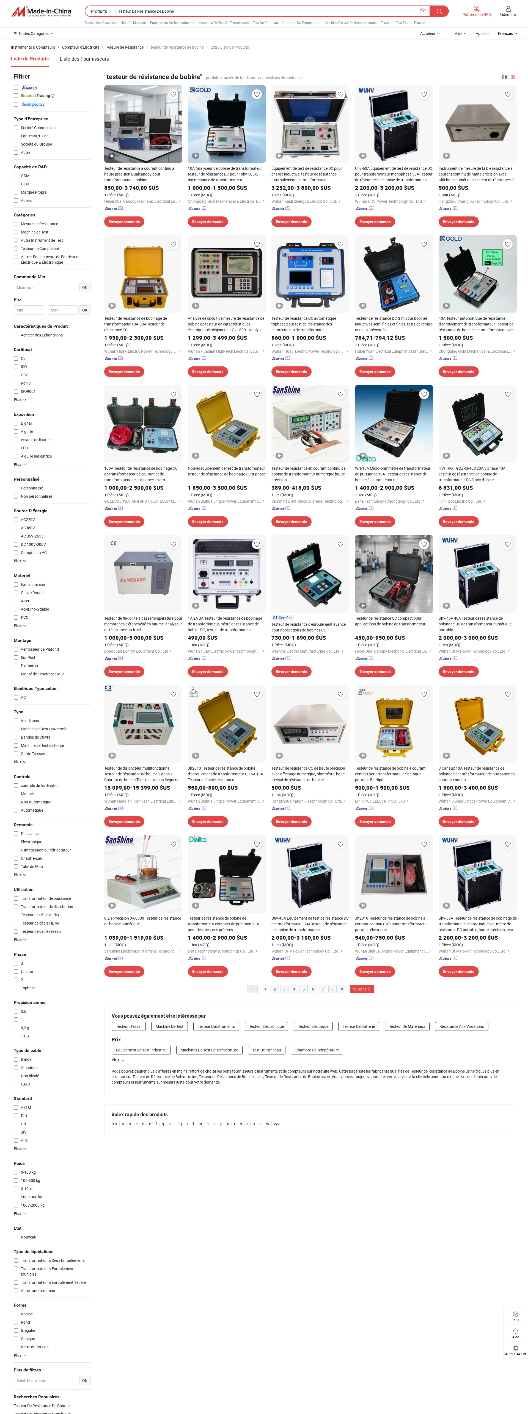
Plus (115, 1060)
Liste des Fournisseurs (84, 58)
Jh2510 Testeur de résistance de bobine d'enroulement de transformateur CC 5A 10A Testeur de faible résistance (225, 774)
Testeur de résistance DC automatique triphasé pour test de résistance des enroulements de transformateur (303, 324)
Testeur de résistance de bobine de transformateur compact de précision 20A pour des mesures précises (223, 923)
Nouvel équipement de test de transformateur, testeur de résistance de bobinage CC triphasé (227, 471)
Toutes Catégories (33, 33)
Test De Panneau (265, 22)
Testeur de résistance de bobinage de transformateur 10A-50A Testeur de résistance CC (135, 324)
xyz (277, 1123)
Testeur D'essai (128, 1026)
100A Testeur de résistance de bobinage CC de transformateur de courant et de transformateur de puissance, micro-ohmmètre (141, 474)
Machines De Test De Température (224, 22)
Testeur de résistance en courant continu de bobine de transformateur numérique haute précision (308, 474)
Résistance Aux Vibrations (461, 1026)
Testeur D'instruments (216, 1026)
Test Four (403, 22)
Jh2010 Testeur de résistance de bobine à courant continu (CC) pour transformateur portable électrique (391, 923)
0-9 (114, 1123)
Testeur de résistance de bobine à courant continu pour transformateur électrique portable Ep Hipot (390, 774)
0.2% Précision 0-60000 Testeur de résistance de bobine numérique (142, 920)
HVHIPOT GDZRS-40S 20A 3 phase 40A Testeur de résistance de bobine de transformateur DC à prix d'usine (472, 474)
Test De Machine (134, 22)
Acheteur (428, 33)
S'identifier (508, 14)
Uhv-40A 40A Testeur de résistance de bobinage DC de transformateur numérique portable (475, 624)
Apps (480, 33)
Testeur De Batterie (359, 1026)
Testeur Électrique (313, 1026)
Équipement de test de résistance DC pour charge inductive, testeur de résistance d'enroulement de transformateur (306, 174)
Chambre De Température (301, 22)
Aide (458, 33)
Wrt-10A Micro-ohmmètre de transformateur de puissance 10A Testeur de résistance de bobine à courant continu (392, 474)
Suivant (360, 989)
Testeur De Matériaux (407, 1026)
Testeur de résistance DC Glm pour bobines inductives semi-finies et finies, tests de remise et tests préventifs (394, 324)
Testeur (386, 22)
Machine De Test (169, 1026)
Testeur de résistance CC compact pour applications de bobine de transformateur (390, 621)
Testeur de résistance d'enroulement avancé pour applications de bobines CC (308, 627)
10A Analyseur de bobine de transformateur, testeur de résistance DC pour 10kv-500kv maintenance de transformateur (225, 174)
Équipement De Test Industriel (172, 22)
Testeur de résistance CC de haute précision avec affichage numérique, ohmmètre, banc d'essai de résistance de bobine (308, 774)
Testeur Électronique (266, 1026)
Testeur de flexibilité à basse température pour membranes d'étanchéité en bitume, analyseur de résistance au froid (143, 624)
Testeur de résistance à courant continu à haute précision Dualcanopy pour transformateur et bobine (139, 174)
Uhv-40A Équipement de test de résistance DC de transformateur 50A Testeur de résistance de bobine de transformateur (310, 923)
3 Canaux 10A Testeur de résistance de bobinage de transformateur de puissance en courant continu (477, 774)
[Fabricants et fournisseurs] (41, 11)
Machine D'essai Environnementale (350, 22)
